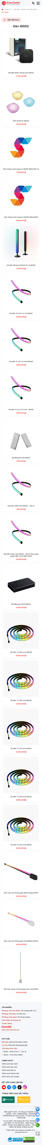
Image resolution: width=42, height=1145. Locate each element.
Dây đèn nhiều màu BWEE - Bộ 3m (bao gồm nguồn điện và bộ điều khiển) (21, 555)
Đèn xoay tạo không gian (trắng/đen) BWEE (21, 941)
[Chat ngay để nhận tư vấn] (38, 1114)
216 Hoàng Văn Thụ (28, 1011)
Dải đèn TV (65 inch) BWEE (21, 797)
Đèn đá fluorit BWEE (21, 121)
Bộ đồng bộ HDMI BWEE (21, 604)
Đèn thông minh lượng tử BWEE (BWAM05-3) (21, 169)
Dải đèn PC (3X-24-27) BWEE (21, 313)
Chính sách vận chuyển (10, 1077)
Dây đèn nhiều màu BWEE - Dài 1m (21, 506)
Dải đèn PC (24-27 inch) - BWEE (21, 409)
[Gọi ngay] (38, 1125)
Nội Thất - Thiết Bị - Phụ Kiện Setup (25, 9)
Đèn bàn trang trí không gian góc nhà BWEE (21, 989)
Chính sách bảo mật (9, 1067)
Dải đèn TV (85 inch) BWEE (21, 700)
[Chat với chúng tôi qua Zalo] (38, 1119)
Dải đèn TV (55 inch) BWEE (21, 845)
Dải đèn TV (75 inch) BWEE (21, 748)
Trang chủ (8, 9)
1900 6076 (13, 1042)
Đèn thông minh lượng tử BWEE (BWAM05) (21, 217)
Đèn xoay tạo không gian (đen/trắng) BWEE (21, 893)
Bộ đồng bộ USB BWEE (21, 458)
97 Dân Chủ (21, 1014)
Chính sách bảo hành (10, 1064)
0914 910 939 (13, 1045)
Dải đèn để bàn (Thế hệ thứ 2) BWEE (21, 265)
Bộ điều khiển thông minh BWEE (21, 73)
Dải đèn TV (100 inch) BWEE (21, 652)
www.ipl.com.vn (21, 1132)
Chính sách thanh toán (10, 1073)
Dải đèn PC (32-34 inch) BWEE (21, 361)
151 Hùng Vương (24, 1017)
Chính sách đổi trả (9, 1070)
